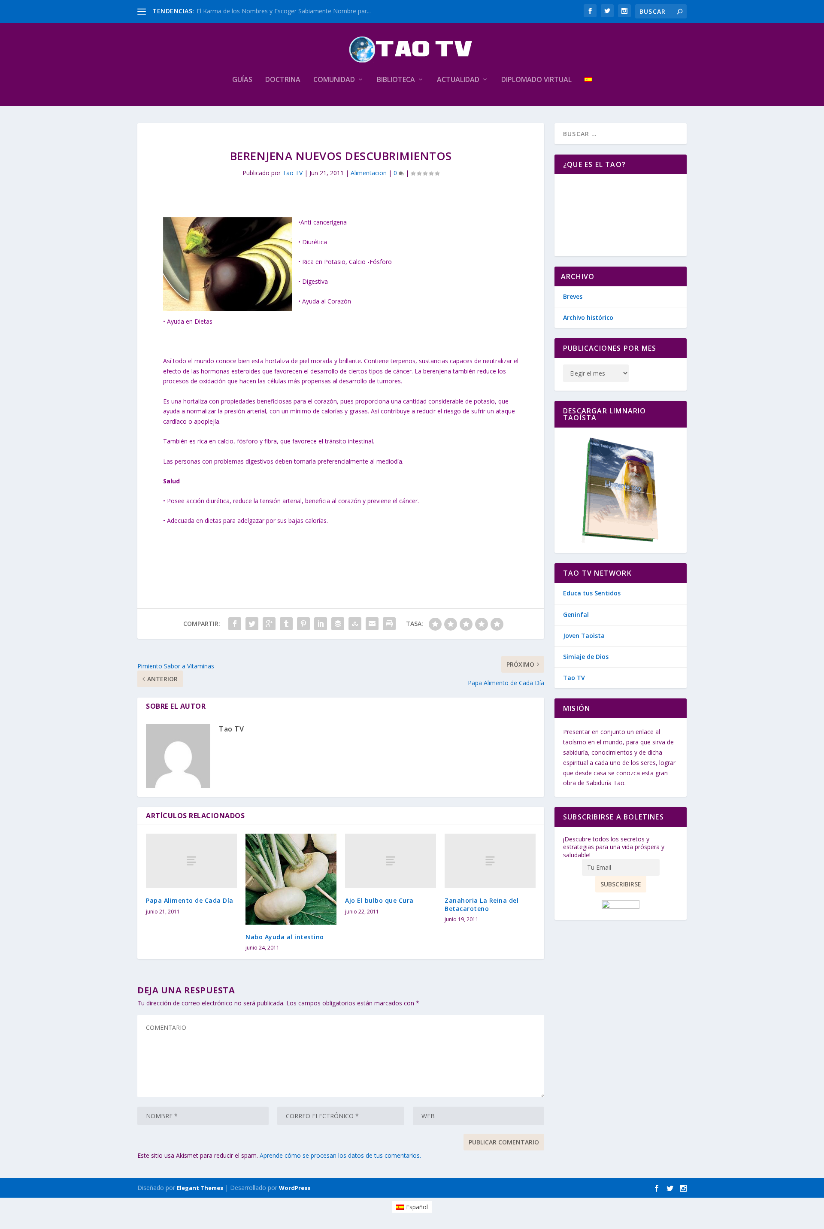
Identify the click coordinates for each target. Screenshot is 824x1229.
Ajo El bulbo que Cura (379, 900)
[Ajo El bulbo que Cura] (390, 861)
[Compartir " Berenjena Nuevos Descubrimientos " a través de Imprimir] (389, 623)
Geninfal (576, 614)
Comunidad (334, 80)
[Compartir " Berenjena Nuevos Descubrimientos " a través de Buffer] (337, 623)
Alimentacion (369, 173)
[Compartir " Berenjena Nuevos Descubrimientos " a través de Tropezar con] (355, 623)
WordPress (294, 1188)
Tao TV (292, 173)
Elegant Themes (200, 1188)
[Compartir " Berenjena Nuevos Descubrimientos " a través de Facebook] (234, 623)
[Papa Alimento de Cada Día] (191, 861)
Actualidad (458, 80)
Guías (242, 80)
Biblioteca (396, 80)
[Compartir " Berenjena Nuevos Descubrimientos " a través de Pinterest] (303, 623)
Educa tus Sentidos (592, 593)
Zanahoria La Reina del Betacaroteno (481, 904)
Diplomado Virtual (536, 80)
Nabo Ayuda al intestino (284, 937)
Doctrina (282, 80)
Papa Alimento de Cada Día (189, 900)
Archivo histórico (588, 317)
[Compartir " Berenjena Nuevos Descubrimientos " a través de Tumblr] (286, 623)
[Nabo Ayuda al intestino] (290, 879)
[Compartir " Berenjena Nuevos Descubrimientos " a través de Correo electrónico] (372, 623)
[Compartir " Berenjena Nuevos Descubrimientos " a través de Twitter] (252, 623)
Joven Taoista (584, 635)
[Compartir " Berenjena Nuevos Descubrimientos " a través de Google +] (269, 623)
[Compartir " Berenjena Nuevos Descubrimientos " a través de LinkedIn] (320, 623)
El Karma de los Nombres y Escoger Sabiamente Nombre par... (284, 11)
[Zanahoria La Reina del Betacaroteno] (490, 861)
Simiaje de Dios (586, 656)
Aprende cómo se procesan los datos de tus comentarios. (340, 1155)
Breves (572, 296)
